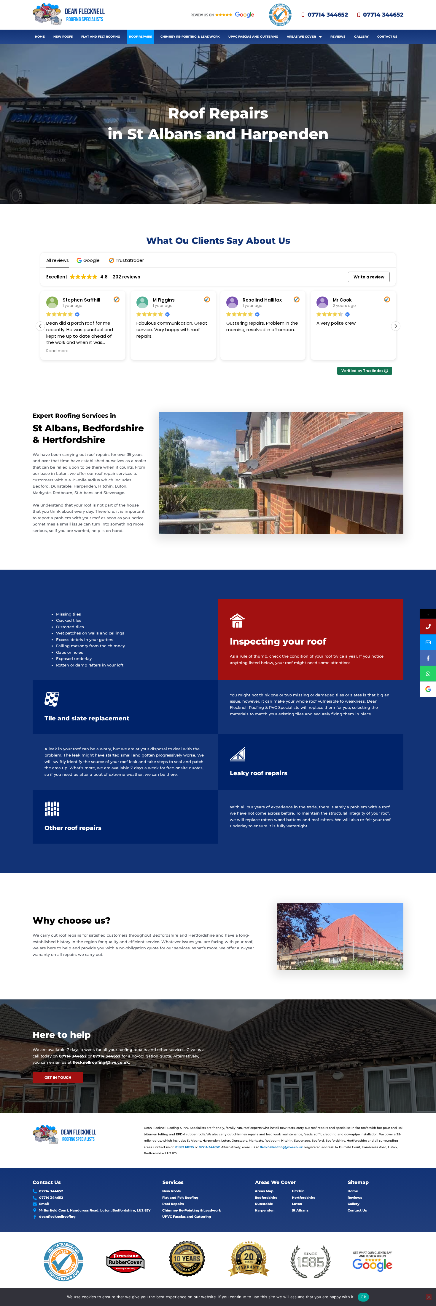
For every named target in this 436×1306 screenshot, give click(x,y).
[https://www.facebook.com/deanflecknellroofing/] (428, 658)
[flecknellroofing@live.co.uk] (428, 642)
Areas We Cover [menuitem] (301, 37)
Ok (363, 1296)
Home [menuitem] (40, 37)
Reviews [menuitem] (337, 37)
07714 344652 (73, 1056)
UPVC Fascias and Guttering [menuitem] (253, 37)
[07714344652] (428, 626)
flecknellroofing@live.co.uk (101, 1062)
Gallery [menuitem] (361, 37)
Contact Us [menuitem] (387, 37)
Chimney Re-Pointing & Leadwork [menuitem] (190, 37)
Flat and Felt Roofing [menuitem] (100, 37)
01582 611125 (184, 1147)
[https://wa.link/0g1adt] (428, 673)
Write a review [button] (369, 277)
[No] (429, 1297)
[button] (89, 260)
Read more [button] (328, 351)
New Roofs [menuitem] (63, 37)
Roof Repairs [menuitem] (140, 37)
